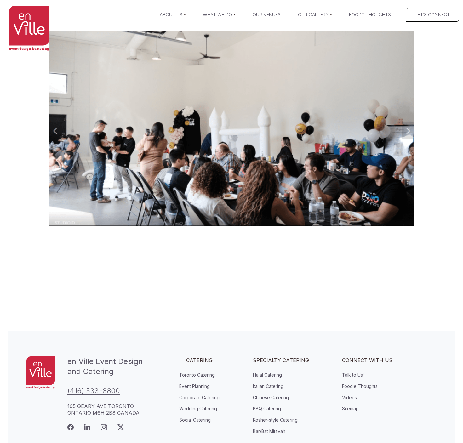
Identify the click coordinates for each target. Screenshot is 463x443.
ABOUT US (171, 14)
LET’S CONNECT (432, 14)
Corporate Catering (199, 397)
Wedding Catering (198, 408)
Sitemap (350, 408)
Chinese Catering (271, 397)
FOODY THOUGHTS (370, 14)
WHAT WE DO (217, 14)
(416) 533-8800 (93, 391)
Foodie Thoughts (360, 386)
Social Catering (195, 420)
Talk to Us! (353, 375)
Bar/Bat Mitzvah (269, 431)
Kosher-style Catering (275, 420)
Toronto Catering (197, 375)
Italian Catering (268, 386)
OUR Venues (267, 14)
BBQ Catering (267, 408)
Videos (349, 397)
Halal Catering (267, 375)
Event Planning (194, 386)
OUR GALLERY (313, 14)
